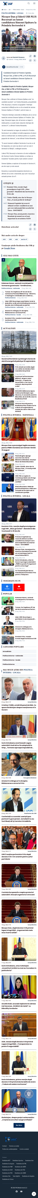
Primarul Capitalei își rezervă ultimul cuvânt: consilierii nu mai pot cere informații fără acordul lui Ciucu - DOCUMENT (21, 206)
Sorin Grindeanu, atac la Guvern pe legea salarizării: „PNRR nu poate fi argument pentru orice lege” (25, 563)
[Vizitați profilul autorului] (3, 58)
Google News (9, 248)
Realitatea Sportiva (18, 1160)
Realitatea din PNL (21, 1163)
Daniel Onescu (18, 57)
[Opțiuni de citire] (34, 1194)
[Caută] (29, 3)
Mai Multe (19, 1125)
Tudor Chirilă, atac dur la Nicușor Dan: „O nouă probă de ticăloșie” (19, 198)
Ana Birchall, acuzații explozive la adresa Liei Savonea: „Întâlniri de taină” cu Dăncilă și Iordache (19, 1006)
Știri (10, 9)
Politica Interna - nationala (11, 288)
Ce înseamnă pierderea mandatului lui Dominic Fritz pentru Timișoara (25, 573)
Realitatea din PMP (7, 1167)
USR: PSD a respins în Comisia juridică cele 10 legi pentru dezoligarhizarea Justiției (25, 479)
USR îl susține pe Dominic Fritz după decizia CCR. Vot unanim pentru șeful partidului (17, 856)
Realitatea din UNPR (20, 1167)
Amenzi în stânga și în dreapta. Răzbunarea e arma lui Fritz (16, 312)
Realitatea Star (29, 1160)
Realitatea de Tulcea (7, 1179)
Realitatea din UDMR (20, 1173)
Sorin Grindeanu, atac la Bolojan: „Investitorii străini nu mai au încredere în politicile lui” (19, 968)
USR (10, 239)
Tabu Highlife (16, 1176)
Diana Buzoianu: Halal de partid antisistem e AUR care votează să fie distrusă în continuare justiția (25, 489)
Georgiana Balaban (29, 778)
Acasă (5, 9)
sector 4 (24, 239)
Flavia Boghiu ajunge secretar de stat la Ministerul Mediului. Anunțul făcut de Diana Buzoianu (25, 459)
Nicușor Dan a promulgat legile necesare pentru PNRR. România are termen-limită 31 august (19, 447)
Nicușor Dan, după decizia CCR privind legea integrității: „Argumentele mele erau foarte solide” (17, 930)
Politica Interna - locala (18, 9)
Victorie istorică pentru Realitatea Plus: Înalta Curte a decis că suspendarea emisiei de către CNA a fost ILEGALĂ (25, 407)
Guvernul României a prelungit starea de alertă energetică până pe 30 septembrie (18, 360)
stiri (4, 239)
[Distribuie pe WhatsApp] (30, 60)
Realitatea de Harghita (28, 1176)
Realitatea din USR (30, 813)
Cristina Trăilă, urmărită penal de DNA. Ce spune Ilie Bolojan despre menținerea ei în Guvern (19, 707)
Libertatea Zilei (6, 1176)
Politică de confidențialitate (9, 1149)
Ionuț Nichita (32, 702)
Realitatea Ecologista (8, 1163)
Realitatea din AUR (7, 1170)
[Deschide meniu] (34, 3)
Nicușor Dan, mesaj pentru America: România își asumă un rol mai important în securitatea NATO (21, 216)
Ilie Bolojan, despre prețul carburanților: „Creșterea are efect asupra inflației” (18, 1118)
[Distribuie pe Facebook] (34, 56)
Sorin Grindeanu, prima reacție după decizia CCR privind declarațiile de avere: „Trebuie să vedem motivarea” (19, 1081)
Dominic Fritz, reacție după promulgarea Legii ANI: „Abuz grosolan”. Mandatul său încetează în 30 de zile (20, 190)
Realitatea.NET (6, 1160)
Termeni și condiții (14, 1146)
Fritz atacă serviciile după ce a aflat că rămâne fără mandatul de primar (24, 369)
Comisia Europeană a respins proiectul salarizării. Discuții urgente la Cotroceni (18, 893)
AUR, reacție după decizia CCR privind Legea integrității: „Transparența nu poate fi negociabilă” (17, 1044)
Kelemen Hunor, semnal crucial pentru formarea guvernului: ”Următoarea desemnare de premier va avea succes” (18, 285)
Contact (4, 1146)
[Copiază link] (30, 56)
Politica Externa (10, 298)
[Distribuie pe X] (34, 60)
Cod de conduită (24, 1149)
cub (16, 239)
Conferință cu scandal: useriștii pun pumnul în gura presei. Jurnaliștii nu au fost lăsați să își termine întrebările (18, 818)
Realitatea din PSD (20, 1170)
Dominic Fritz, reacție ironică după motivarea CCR (25, 638)
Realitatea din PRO (7, 1173)
